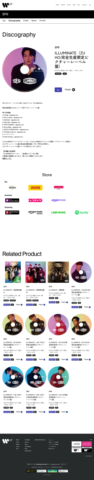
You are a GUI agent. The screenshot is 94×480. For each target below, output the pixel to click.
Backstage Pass (28, 450)
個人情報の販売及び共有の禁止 (41, 464)
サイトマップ (51, 440)
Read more (6, 304)
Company (84, 4)
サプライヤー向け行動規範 (53, 444)
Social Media (89, 456)
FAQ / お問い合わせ (52, 446)
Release (63, 4)
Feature (69, 4)
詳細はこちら (7, 158)
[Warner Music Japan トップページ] (7, 5)
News (34, 21)
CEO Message (28, 446)
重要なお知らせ (51, 448)
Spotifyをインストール (55, 464)
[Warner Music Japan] (7, 441)
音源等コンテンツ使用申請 (53, 442)
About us (27, 442)
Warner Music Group (40, 439)
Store (78, 4)
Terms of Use (40, 467)
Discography (14, 21)
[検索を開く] (90, 5)
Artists (57, 4)
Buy (58, 90)
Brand (17, 439)
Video (26, 21)
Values (26, 444)
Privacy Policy (34, 467)
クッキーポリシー (47, 467)
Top (4, 21)
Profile (43, 21)
